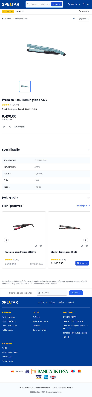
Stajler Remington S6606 (64, 251)
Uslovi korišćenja (9, 325)
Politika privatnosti (42, 387)
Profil (4, 348)
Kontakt (36, 325)
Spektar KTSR (39, 392)
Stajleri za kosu (21, 19)
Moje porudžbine (9, 352)
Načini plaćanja (9, 321)
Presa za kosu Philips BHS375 (20, 251)
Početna (8, 19)
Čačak (61, 302)
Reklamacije (7, 330)
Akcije (21, 11)
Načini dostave (8, 317)
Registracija (7, 356)
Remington (12, 109)
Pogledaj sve (81, 205)
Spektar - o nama (40, 321)
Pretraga (56, 4)
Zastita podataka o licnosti (62, 387)
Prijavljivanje (7, 361)
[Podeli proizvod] (74, 18)
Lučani (71, 302)
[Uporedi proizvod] (4, 127)
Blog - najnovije (39, 330)
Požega (52, 302)
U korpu (83, 263)
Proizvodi (9, 11)
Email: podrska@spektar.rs (75, 332)
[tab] (25, 86)
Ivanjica (41, 302)
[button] (83, 4)
